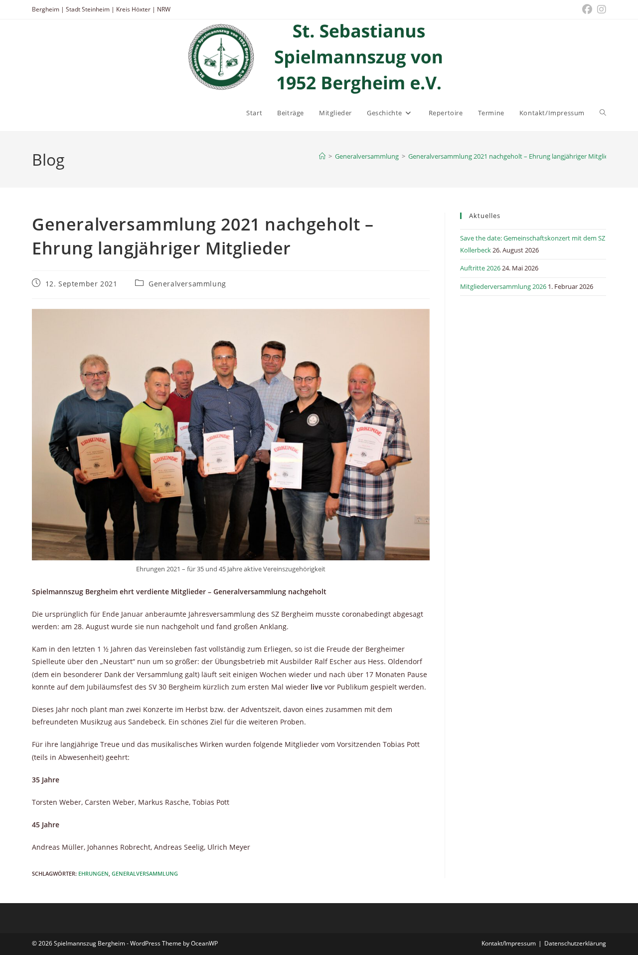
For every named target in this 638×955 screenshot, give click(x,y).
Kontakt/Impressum (508, 943)
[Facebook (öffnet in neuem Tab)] (587, 9)
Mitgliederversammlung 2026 (503, 286)
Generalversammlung (187, 283)
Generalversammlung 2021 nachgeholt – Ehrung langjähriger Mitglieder (513, 156)
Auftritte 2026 (480, 267)
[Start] (322, 156)
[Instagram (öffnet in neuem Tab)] (600, 9)
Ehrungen (93, 873)
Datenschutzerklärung (575, 943)
